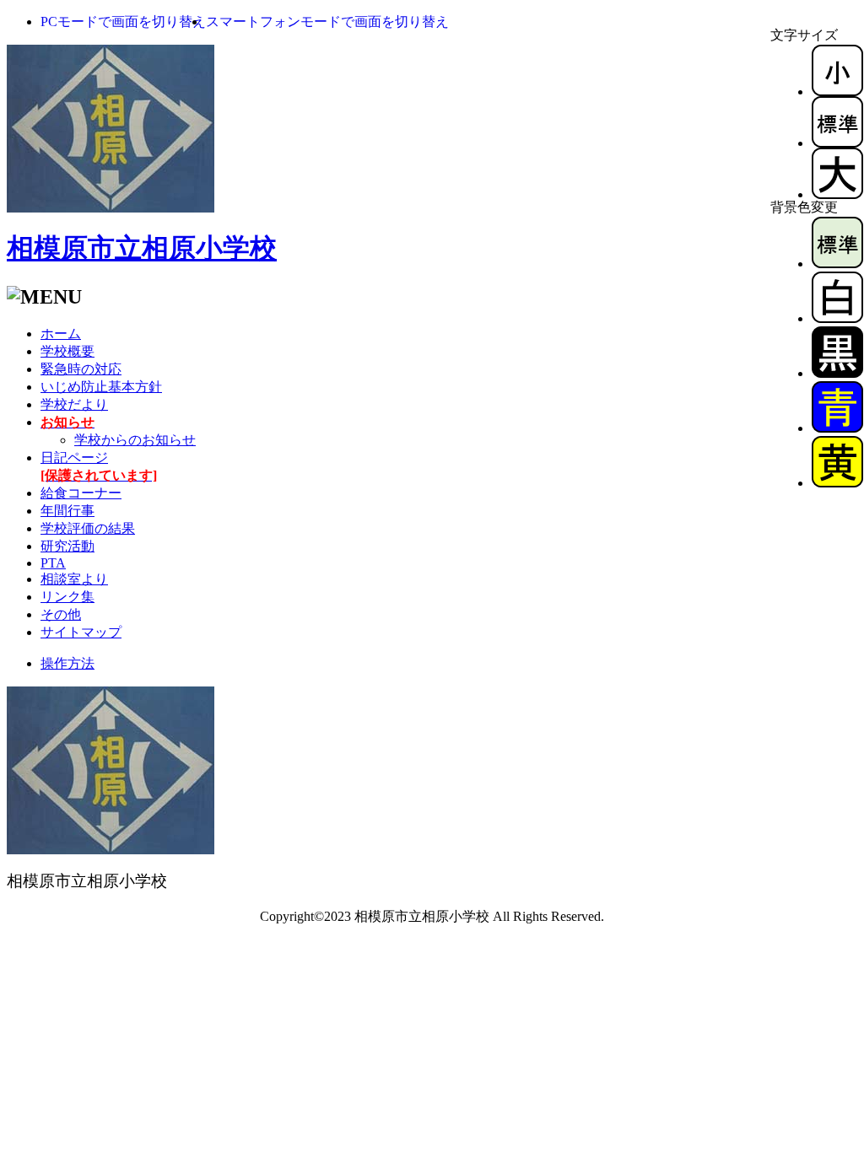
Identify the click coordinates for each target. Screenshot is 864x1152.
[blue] (837, 428)
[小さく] (837, 91)
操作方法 (67, 663)
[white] (837, 318)
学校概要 (67, 351)
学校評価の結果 (87, 528)
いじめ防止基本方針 (101, 387)
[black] (837, 373)
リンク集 (67, 596)
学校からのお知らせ (135, 440)
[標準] (837, 143)
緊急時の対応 (81, 369)
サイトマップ (81, 632)
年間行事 (67, 510)
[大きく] (837, 194)
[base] (837, 263)
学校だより (74, 404)
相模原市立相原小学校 (142, 248)
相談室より (74, 579)
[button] (123, 21)
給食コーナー (81, 493)
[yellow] (837, 483)
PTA (53, 563)
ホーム (60, 333)
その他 (60, 614)
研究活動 (67, 546)
